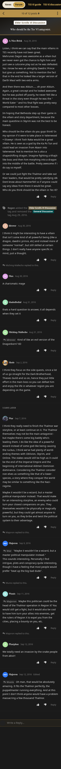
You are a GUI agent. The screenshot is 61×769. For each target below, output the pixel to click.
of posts (29, 13)
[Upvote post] (39, 197)
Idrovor (11, 339)
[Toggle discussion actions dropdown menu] (57, 13)
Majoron (11, 601)
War (9, 550)
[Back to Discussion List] (3, 13)
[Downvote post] (46, 197)
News (8, 4)
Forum (19, 4)
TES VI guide (34, 4)
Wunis (10, 682)
